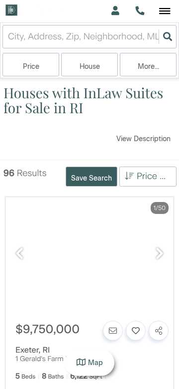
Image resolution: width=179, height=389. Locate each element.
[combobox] (9, 36)
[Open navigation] (165, 11)
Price (31, 66)
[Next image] (160, 254)
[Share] (159, 331)
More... (148, 66)
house (90, 66)
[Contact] (113, 331)
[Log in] (115, 11)
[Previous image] (19, 254)
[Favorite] (136, 331)
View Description (143, 139)
